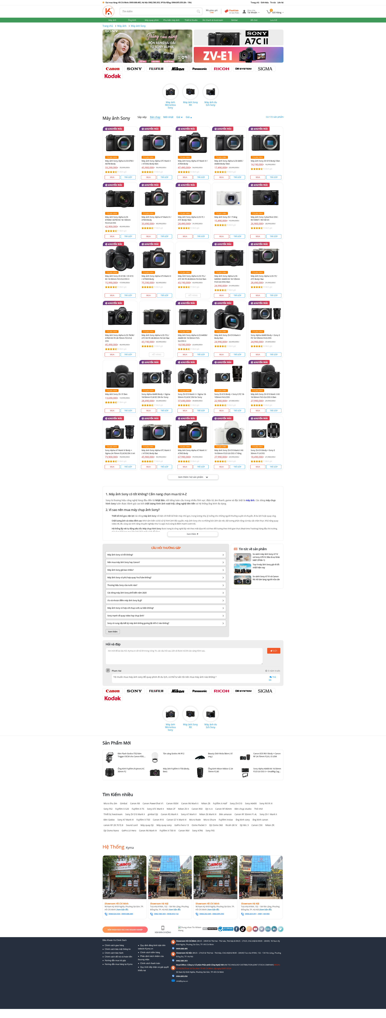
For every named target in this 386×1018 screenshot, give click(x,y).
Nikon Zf (171, 808)
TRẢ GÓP (128, 177)
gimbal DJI (153, 814)
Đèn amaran (225, 814)
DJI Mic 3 (244, 825)
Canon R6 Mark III (148, 830)
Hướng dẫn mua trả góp (115, 960)
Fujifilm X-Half (220, 803)
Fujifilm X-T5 (138, 808)
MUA (112, 177)
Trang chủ (255, 2)
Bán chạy (155, 117)
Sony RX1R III (265, 803)
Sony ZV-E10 (236, 803)
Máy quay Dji (147, 825)
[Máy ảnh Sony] (134, 69)
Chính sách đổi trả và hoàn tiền (118, 957)
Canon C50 (257, 825)
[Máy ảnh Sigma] (265, 69)
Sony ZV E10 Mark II (135, 814)
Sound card (132, 825)
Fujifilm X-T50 (143, 819)
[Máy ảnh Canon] (113, 69)
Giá (178, 117)
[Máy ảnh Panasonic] (200, 69)
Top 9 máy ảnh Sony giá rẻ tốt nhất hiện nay (266, 566)
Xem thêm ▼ (193, 534)
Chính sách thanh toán (150, 963)
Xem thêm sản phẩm (192, 477)
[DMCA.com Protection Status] (209, 929)
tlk (199, 11)
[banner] (147, 46)
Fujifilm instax (226, 819)
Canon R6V (184, 830)
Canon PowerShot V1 (153, 803)
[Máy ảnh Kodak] (113, 76)
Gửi (274, 651)
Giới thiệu (265, 2)
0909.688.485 (182, 949)
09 (177, 976)
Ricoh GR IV (231, 825)
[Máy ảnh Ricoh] (221, 69)
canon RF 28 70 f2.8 (113, 825)
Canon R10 (158, 819)
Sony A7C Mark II (155, 808)
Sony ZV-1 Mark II (268, 814)
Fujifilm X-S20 (122, 808)
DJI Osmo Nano (111, 830)
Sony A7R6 (197, 830)
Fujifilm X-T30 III (168, 830)
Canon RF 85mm (223, 808)
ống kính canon (260, 819)
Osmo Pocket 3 (199, 825)
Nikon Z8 (205, 803)
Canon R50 (197, 808)
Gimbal (123, 803)
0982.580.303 (182, 961)
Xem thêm (112, 631)
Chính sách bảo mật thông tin (118, 949)
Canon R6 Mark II (189, 803)
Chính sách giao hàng (114, 945)
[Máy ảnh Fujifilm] (156, 69)
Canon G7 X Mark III (176, 819)
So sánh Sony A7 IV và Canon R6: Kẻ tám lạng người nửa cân (266, 578)
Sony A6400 (251, 803)
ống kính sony (243, 819)
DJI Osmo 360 (216, 825)
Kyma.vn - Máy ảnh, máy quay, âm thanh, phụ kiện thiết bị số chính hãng (109, 11)
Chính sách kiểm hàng (150, 952)
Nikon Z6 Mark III (207, 814)
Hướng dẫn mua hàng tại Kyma (118, 964)
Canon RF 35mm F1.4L (246, 814)
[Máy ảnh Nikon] (178, 69)
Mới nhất (168, 117)
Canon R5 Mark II (169, 814)
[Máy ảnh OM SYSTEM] (243, 69)
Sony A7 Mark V (188, 814)
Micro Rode (195, 819)
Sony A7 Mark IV (125, 819)
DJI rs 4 (208, 808)
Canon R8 (135, 803)
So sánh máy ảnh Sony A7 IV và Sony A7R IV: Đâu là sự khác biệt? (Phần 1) (266, 557)
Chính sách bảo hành (114, 953)
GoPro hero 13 (181, 825)
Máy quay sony (164, 825)
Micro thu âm (110, 803)
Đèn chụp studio (243, 808)
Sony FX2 (108, 808)
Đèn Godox (109, 819)
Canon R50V (172, 803)
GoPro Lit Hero (129, 830)
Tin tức (273, 2)
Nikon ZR (269, 825)
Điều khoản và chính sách (115, 940)
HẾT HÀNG (193, 295)
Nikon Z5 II (183, 808)
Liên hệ (280, 2)
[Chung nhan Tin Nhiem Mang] (190, 929)
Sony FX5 (210, 830)
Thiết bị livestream (113, 814)
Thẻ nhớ (258, 808)
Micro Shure (210, 819)
